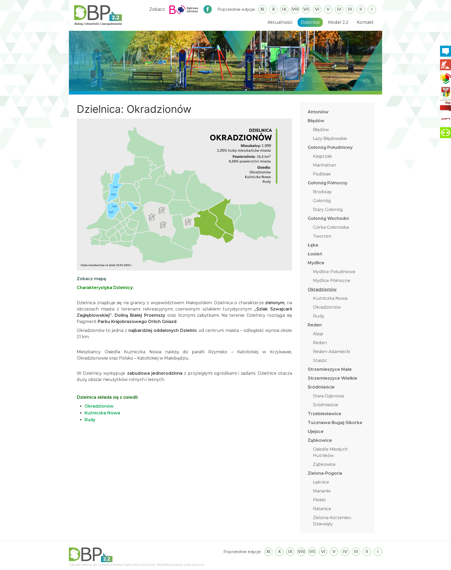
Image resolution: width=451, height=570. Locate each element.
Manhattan (324, 165)
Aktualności (280, 22)
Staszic (320, 360)
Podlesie (322, 174)
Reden (315, 324)
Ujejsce (316, 431)
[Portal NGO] (445, 78)
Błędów (316, 120)
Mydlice (316, 262)
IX (284, 9)
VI (317, 9)
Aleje (318, 333)
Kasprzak (322, 156)
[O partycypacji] (445, 132)
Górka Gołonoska (331, 227)
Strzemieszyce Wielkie (332, 378)
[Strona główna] (98, 15)
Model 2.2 (338, 22)
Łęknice (321, 482)
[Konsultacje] (445, 51)
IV (339, 9)
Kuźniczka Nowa (330, 298)
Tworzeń (322, 236)
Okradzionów (322, 289)
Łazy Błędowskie (330, 138)
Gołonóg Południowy (330, 147)
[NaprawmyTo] (445, 64)
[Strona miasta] (445, 91)
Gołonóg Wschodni (328, 218)
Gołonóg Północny (327, 182)
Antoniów (318, 111)
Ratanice (322, 508)
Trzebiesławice (324, 413)
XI (262, 9)
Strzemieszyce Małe (330, 369)
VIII (295, 9)
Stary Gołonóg (328, 209)
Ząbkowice (320, 440)
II (361, 9)
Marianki (321, 491)
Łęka (313, 245)
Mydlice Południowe (334, 271)
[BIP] (445, 105)
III (350, 9)
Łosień (315, 253)
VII (306, 9)
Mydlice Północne (331, 280)
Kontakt (365, 22)
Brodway (322, 191)
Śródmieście (321, 387)
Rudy (318, 316)
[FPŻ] (445, 119)
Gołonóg (322, 200)
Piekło (319, 499)
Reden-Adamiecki (331, 351)
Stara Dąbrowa (328, 395)
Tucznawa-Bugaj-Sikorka (335, 422)
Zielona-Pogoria (325, 473)
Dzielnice (310, 22)
